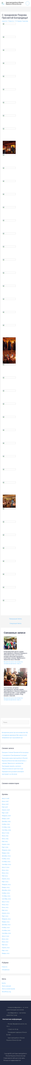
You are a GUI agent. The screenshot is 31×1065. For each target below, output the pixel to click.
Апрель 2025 (6, 844)
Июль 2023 (5, 904)
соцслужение (17, 737)
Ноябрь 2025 (6, 824)
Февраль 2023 (6, 919)
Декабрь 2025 (6, 821)
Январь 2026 (5, 818)
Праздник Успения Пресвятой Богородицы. (15, 752)
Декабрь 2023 (6, 890)
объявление (7, 737)
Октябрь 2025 (6, 827)
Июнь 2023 (5, 907)
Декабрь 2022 (6, 924)
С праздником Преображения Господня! (14, 755)
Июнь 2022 (5, 942)
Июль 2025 (5, 835)
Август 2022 (5, 936)
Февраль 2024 (6, 884)
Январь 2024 (5, 887)
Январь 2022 (5, 953)
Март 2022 (5, 950)
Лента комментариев (8, 989)
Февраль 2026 (6, 815)
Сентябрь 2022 (6, 933)
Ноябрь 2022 (6, 927)
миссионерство (18, 661)
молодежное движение (10, 663)
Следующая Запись (15, 623)
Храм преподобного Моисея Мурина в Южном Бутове (15, 3)
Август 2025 (5, 833)
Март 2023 (5, 916)
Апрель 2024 (6, 878)
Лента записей (6, 986)
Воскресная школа (9, 661)
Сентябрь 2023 (6, 899)
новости (4, 21)
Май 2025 (5, 841)
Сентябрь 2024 (6, 864)
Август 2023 (5, 901)
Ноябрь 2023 (6, 893)
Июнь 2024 (5, 873)
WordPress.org (6, 991)
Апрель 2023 (6, 913)
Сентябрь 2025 (6, 830)
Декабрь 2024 (6, 856)
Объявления (5, 969)
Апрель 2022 (6, 947)
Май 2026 (5, 807)
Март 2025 (5, 847)
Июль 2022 (5, 939)
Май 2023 (5, 910)
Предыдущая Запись (15, 619)
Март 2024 (5, 881)
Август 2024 (5, 867)
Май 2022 (5, 944)
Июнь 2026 (5, 804)
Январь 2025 (5, 853)
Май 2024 (5, 876)
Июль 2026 (5, 801)
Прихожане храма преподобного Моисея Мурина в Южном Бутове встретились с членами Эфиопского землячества (14, 760)
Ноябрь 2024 (6, 858)
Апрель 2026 (6, 810)
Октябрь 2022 (6, 930)
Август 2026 (5, 798)
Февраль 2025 (6, 850)
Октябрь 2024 (6, 861)
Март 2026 (5, 813)
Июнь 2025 (5, 838)
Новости (11, 21)
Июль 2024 (5, 870)
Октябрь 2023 (6, 896)
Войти (4, 983)
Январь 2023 (5, 922)
